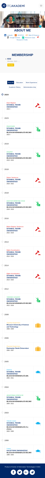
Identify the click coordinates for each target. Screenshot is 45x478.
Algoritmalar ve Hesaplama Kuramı (30, 20)
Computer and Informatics (27, 23)
